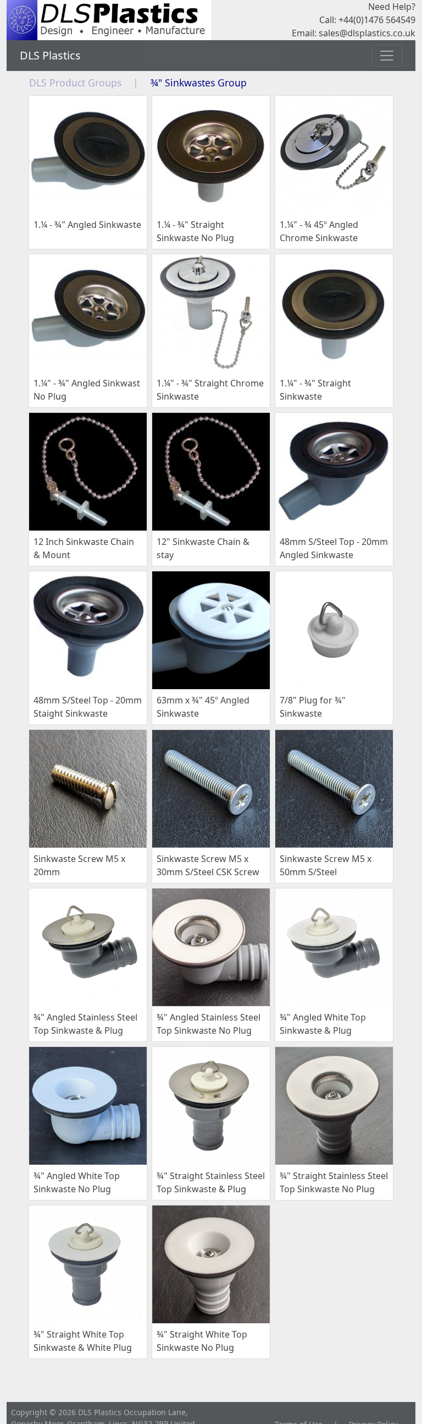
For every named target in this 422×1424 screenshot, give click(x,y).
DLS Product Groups (75, 82)
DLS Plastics (50, 55)
